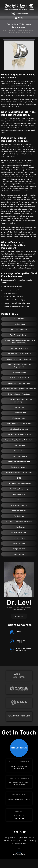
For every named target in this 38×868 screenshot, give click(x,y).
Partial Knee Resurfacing (19, 489)
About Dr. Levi (13, 838)
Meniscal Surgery (19, 538)
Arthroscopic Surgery (19, 543)
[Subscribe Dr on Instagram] (20, 831)
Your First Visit (20, 632)
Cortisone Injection (19, 511)
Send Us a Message (19, 748)
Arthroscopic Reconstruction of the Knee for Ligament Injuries (18, 401)
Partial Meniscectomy (19, 533)
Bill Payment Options (21, 641)
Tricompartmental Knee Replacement (19, 424)
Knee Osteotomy (19, 324)
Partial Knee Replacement (19, 348)
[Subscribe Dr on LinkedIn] (17, 831)
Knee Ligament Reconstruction (19, 462)
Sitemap (6, 841)
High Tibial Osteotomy (19, 330)
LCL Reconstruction (19, 413)
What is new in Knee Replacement (19, 359)
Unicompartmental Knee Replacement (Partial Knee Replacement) (19, 342)
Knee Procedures (28, 30)
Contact (31, 841)
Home (4, 30)
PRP (18, 500)
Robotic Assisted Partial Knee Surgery (19, 383)
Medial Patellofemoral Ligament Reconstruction (19, 389)
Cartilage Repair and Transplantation (19, 473)
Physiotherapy (19, 516)
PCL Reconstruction (19, 407)
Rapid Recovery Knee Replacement (19, 435)
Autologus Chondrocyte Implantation (19, 522)
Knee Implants (19, 451)
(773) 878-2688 (19, 818)
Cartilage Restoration (18, 549)
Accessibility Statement (19, 843)
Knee (19, 30)
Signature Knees (19, 445)
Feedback (14, 841)
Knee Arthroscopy (19, 319)
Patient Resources (19, 625)
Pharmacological (19, 494)
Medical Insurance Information (23, 650)
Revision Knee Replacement (19, 378)
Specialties (12, 30)
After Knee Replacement (19, 429)
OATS (19, 478)
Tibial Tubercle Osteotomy (19, 335)
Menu (20, 18)
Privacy (31, 838)
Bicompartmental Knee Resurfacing (19, 484)
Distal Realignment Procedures (19, 394)
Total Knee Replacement (19, 372)
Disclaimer (23, 838)
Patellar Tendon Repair (19, 456)
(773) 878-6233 (22, 14)
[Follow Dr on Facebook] (13, 831)
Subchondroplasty (19, 527)
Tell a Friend (23, 841)
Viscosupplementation (19, 505)
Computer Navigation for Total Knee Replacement (19, 366)
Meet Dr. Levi (19, 616)
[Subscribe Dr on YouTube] (24, 831)
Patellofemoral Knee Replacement (19, 354)
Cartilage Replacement (19, 467)
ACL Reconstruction (19, 418)
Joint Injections (19, 554)
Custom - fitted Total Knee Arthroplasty (19, 440)
